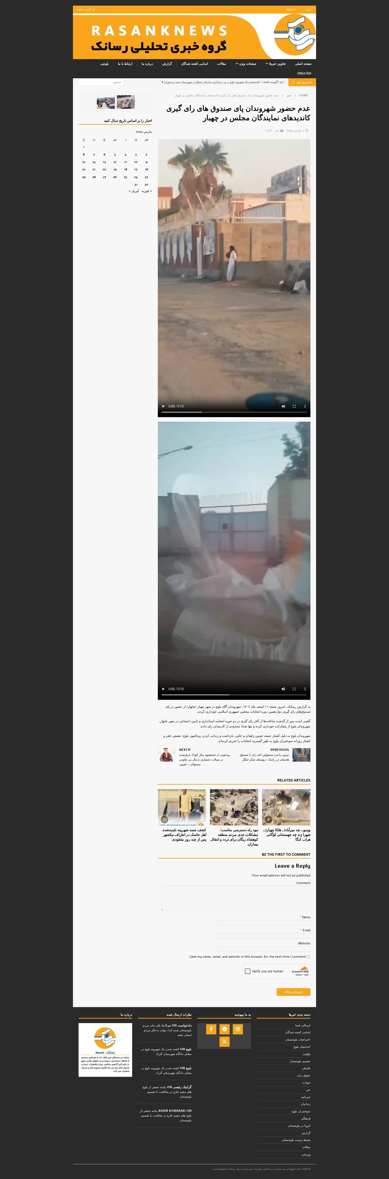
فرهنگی (305, 1119)
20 (104, 169)
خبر (277, 131)
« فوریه (147, 191)
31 (136, 184)
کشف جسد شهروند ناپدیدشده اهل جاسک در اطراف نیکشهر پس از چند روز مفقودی (184, 835)
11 (125, 162)
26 (115, 177)
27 (104, 177)
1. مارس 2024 (295, 131)
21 (94, 169)
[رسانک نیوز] (194, 56)
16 (146, 169)
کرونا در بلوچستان (299, 1126)
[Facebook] (211, 1029)
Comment (303, 883)
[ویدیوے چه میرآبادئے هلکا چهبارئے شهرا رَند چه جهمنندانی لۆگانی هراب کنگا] (286, 807)
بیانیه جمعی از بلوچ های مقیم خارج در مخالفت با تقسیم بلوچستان (167, 1092)
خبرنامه (305, 1097)
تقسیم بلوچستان (299, 1061)
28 (94, 177)
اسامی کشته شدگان (194, 64)
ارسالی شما (302, 1025)
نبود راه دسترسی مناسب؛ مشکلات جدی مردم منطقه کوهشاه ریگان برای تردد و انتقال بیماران (234, 837)
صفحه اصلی (303, 64)
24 (136, 177)
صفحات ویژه (247, 64)
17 (135, 169)
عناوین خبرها (277, 64)
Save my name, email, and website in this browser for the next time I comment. (247, 957)
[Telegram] (224, 1029)
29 (84, 177)
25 (125, 177)
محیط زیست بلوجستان (296, 1140)
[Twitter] (224, 1042)
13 (104, 162)
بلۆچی (306, 1054)
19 (115, 169)
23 (146, 177)
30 (146, 184)
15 (83, 162)
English (291, 9)
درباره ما (147, 64)
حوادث (306, 1083)
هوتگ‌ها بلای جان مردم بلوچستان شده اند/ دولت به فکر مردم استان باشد (167, 1030)
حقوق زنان (303, 1075)
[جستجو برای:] (101, 82)
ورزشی (305, 1154)
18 (125, 169)
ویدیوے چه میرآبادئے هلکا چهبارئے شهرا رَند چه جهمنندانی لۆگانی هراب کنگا (286, 835)
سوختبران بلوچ (301, 1111)
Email (306, 930)
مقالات (221, 64)
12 (114, 162)
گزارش (167, 64)
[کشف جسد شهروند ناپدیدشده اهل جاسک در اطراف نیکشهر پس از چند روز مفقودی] (182, 807)
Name (305, 917)
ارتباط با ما (125, 64)
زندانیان (305, 1104)
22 (83, 169)
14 (94, 162)
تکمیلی (306, 1068)
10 (136, 162)
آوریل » (134, 191)
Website (304, 943)
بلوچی (308, 9)
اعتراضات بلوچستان (297, 1040)
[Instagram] (238, 1029)
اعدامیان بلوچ (302, 1047)
